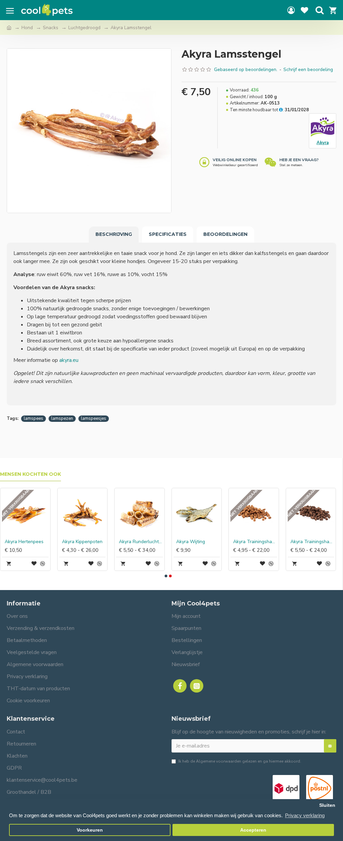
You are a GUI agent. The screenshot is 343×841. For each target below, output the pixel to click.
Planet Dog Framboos (301, 542)
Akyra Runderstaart (186, 542)
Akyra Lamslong (239, 542)
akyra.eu (68, 360)
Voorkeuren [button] (90, 830)
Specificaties (168, 234)
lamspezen (62, 418)
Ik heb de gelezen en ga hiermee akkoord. (239, 761)
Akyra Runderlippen (129, 542)
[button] (165, 576)
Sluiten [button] (327, 805)
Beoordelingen (225, 234)
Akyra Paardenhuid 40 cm (72, 542)
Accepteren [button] (253, 830)
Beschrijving (113, 234)
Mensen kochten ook (30, 474)
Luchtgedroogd (84, 27)
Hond (27, 27)
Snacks (50, 27)
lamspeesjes (93, 418)
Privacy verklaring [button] (305, 815)
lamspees (33, 418)
